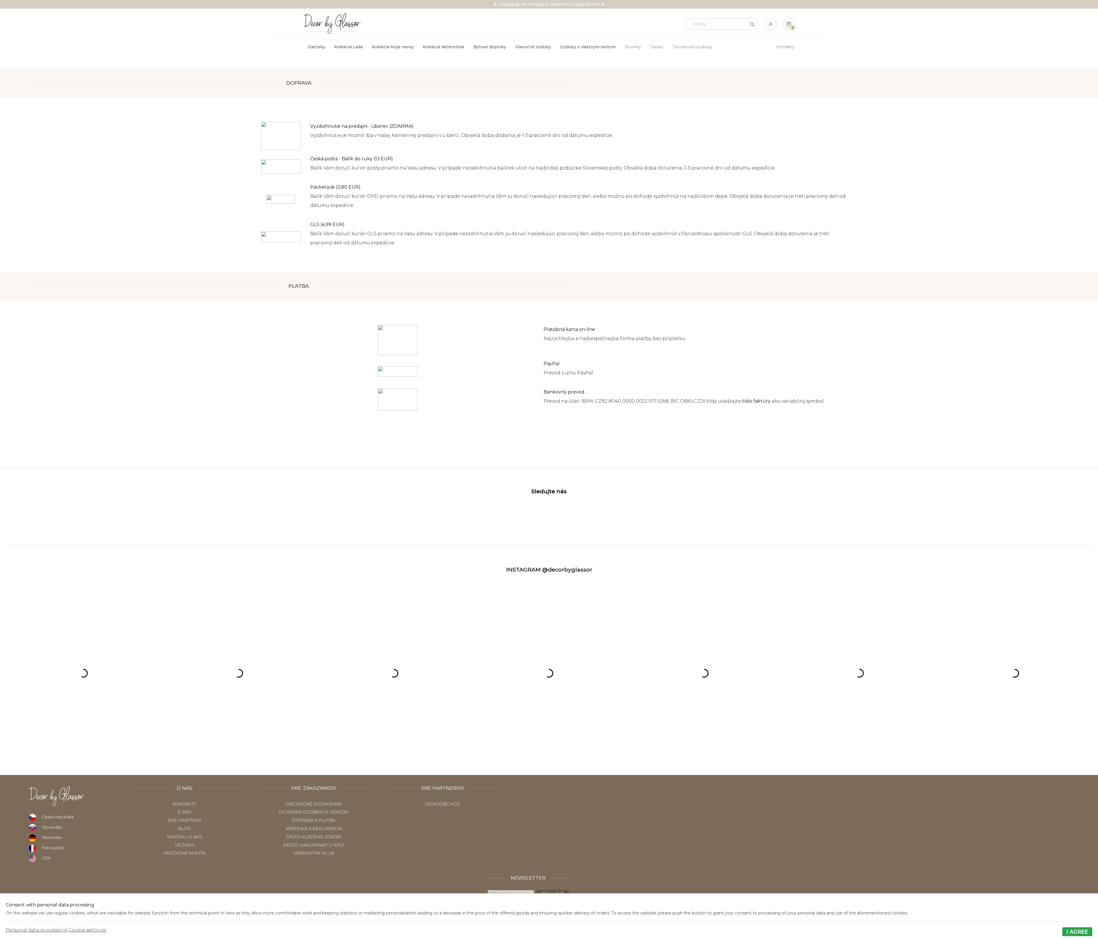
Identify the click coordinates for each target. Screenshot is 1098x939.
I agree (1077, 932)
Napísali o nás (184, 837)
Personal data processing (36, 930)
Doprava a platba (313, 820)
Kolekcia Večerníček (443, 46)
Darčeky (316, 46)
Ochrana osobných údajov (313, 812)
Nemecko (52, 837)
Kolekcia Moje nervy (392, 46)
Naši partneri (184, 820)
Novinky (633, 46)
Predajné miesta (184, 853)
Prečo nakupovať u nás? (313, 845)
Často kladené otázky (313, 837)
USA (46, 858)
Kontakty (785, 46)
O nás (184, 812)
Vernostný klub (313, 853)
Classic (656, 46)
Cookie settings (87, 930)
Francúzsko (53, 847)
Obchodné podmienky (313, 804)
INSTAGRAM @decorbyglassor (549, 569)
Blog (184, 828)
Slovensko (52, 827)
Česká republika (57, 817)
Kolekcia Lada (348, 46)
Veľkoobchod (442, 804)
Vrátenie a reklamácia (314, 828)
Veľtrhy (184, 845)
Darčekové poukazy (692, 46)
